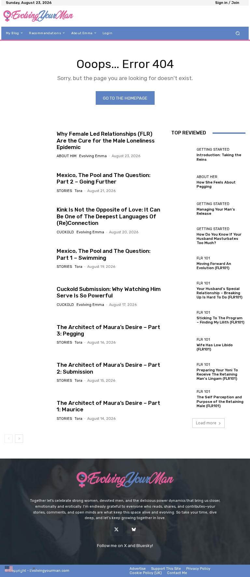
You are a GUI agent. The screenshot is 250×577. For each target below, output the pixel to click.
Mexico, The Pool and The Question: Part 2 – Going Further (103, 178)
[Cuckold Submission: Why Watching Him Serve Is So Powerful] (28, 296)
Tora (78, 191)
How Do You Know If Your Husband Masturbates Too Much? (219, 238)
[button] (237, 33)
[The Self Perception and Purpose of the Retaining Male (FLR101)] (182, 399)
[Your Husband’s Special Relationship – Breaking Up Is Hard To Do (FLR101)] (182, 290)
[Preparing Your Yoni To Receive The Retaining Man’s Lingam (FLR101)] (182, 372)
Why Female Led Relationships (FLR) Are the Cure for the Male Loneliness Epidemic (106, 140)
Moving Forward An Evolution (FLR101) (214, 266)
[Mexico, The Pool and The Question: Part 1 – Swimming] (28, 258)
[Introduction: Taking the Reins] (182, 155)
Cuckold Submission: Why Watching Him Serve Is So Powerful (109, 292)
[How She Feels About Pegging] (182, 182)
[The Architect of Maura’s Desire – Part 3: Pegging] (28, 334)
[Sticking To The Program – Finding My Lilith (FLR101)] (182, 318)
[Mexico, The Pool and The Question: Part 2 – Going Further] (28, 182)
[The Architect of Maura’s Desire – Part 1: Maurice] (28, 410)
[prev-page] (9, 438)
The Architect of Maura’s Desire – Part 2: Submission (108, 368)
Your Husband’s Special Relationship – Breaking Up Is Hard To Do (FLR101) (220, 293)
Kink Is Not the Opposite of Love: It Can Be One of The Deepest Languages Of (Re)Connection (108, 216)
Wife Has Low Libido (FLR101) (215, 347)
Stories (64, 191)
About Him (66, 156)
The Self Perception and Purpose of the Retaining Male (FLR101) (220, 401)
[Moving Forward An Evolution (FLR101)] (182, 263)
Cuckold (65, 232)
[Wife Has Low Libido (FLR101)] (182, 345)
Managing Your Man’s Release (216, 211)
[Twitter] (116, 529)
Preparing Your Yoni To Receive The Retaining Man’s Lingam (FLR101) (217, 374)
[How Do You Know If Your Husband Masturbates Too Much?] (182, 236)
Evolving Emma (93, 156)
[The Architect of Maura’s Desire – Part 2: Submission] (28, 372)
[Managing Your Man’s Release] (182, 209)
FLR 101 (203, 258)
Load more (206, 423)
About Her (207, 177)
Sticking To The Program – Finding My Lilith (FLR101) (220, 320)
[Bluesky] (133, 529)
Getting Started (213, 149)
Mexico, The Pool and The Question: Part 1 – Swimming (103, 254)
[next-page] (19, 438)
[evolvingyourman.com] (38, 16)
